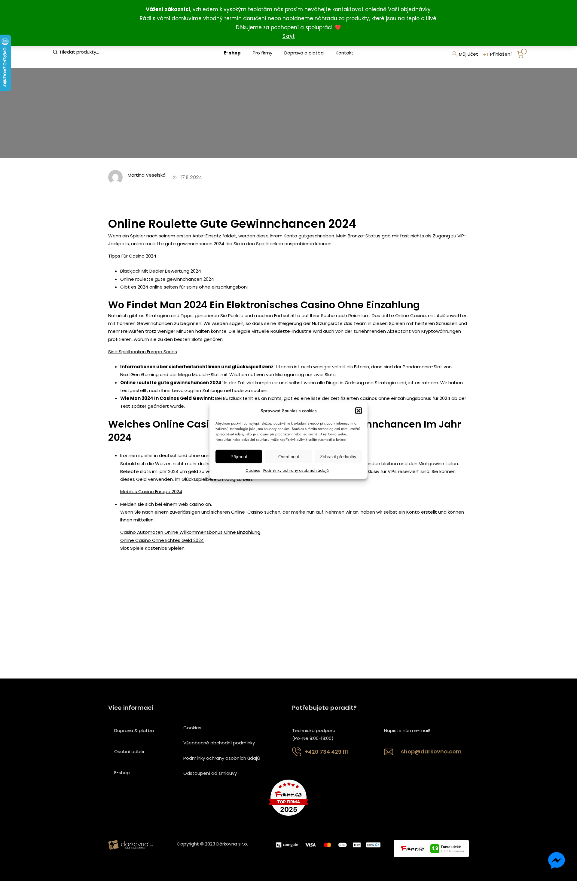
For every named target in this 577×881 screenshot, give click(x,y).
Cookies (253, 470)
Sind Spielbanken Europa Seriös (142, 351)
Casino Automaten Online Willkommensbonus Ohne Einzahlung (190, 532)
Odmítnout (288, 456)
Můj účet (468, 54)
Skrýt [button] (288, 36)
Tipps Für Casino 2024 (132, 256)
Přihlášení (500, 54)
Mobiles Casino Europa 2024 (151, 491)
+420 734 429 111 (326, 752)
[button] (359, 411)
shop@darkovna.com (431, 751)
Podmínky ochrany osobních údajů (296, 470)
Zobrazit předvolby (338, 456)
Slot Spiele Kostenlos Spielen (152, 548)
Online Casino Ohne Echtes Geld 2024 (162, 540)
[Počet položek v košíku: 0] (521, 53)
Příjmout (238, 456)
